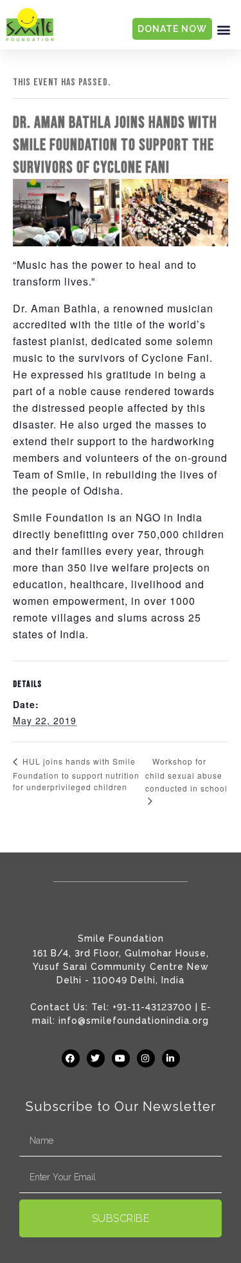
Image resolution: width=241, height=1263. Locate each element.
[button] (224, 29)
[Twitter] (96, 1058)
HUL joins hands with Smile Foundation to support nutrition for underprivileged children (76, 774)
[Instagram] (146, 1058)
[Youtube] (121, 1058)
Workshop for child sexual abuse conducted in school (186, 775)
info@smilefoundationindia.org (133, 1020)
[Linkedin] (171, 1058)
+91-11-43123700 (152, 1007)
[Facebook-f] (71, 1058)
